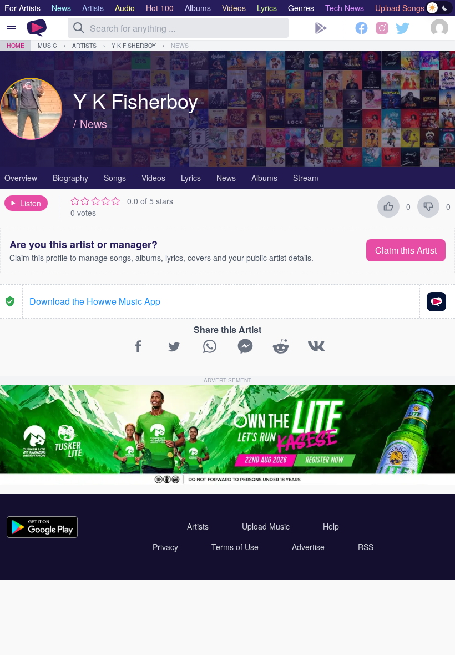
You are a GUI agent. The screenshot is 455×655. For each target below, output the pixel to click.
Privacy (165, 546)
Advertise (308, 546)
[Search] (78, 28)
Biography (70, 177)
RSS (365, 546)
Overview (20, 177)
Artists (84, 45)
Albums (264, 177)
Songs (115, 177)
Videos (153, 177)
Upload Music (266, 526)
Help (331, 526)
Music (47, 45)
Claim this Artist (406, 250)
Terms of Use (235, 546)
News (180, 45)
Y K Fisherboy (134, 45)
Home (15, 45)
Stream (305, 177)
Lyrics (191, 177)
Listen (30, 203)
